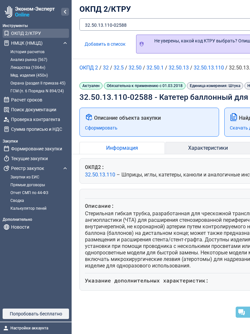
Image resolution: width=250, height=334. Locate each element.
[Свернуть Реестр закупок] (65, 168)
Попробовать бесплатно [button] (36, 313)
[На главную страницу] (29, 12)
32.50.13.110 (101, 175)
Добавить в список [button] (105, 44)
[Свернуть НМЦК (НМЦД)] (65, 43)
